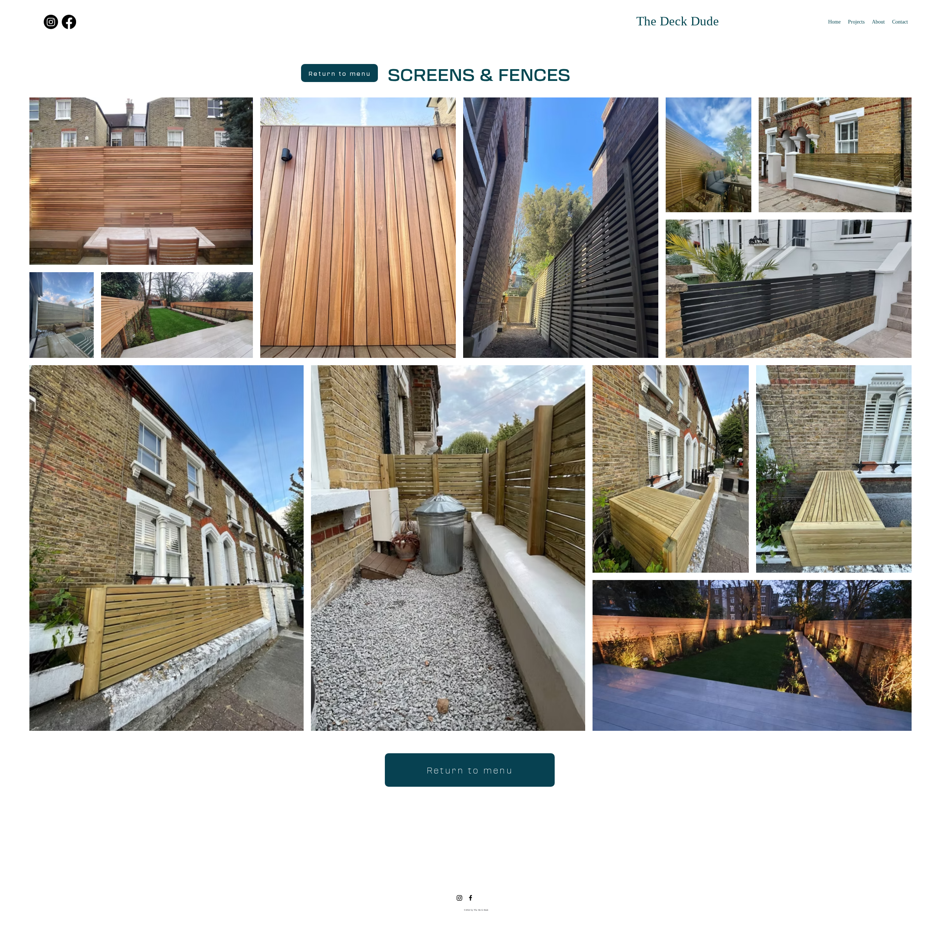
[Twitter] (459, 897)
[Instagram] (51, 22)
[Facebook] (69, 22)
